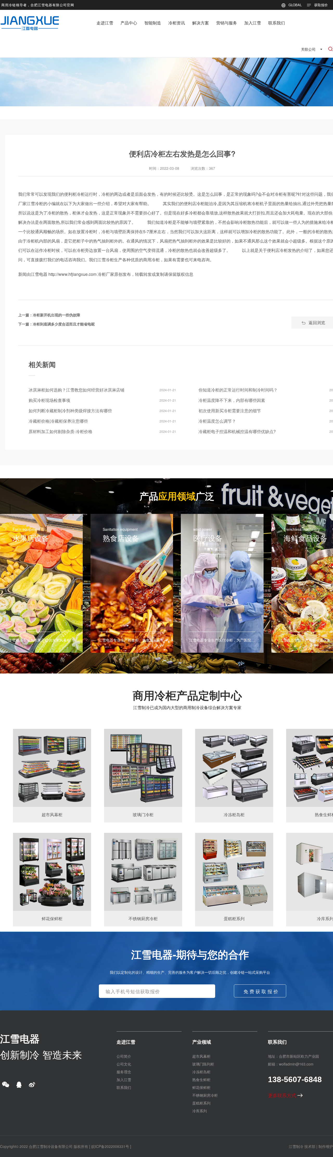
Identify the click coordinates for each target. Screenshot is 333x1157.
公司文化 (124, 1064)
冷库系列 (199, 1110)
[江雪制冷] (30, 19)
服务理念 (124, 1071)
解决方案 (200, 23)
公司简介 (124, 1056)
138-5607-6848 (295, 1079)
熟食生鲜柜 (201, 1079)
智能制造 (152, 23)
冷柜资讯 (176, 23)
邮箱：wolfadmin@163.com (290, 1064)
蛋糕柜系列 (201, 1103)
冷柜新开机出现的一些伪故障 (56, 314)
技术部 (309, 1146)
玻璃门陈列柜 (203, 1064)
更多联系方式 (282, 1095)
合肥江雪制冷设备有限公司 (51, 1146)
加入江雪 (252, 23)
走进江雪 (105, 23)
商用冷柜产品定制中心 (187, 695)
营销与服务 (226, 23)
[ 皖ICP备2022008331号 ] (110, 1146)
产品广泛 (176, 495)
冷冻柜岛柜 (201, 1071)
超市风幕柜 (201, 1056)
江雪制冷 (296, 1146)
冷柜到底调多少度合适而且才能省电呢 (64, 323)
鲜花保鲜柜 (201, 1087)
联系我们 (276, 23)
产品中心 (128, 23)
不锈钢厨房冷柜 (205, 1095)
